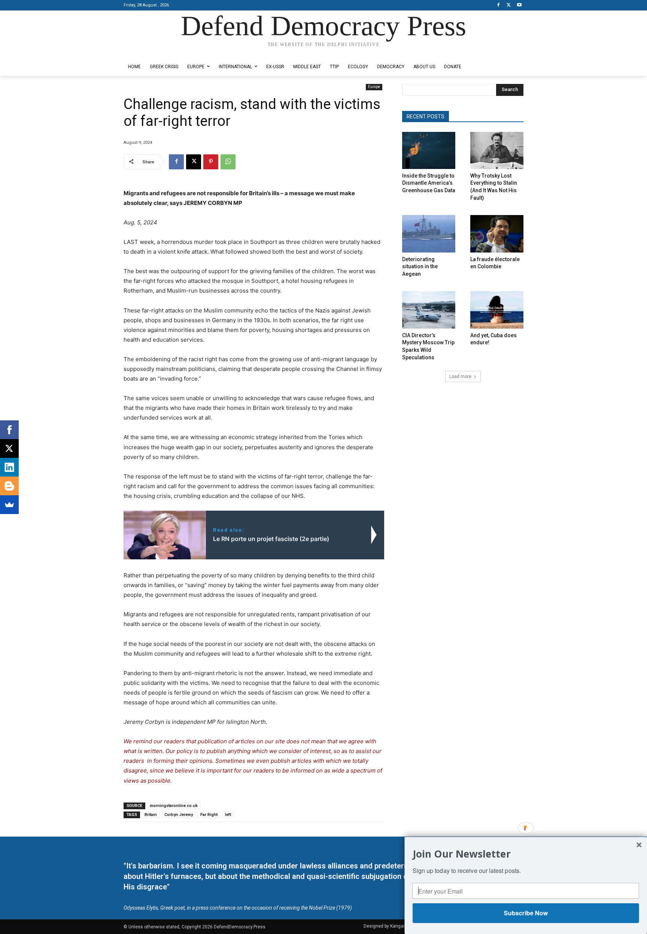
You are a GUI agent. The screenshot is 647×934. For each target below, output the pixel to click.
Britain (151, 814)
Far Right (209, 814)
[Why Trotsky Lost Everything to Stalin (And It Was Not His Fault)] (496, 150)
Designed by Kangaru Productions (153, 52)
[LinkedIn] (9, 467)
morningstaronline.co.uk (174, 805)
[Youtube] (519, 5)
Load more (460, 376)
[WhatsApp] (228, 161)
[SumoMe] (9, 504)
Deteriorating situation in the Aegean (420, 266)
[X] (508, 5)
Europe (374, 87)
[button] (526, 854)
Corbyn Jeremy (178, 814)
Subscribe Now (525, 913)
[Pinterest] (210, 161)
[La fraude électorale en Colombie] (496, 233)
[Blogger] (9, 486)
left (228, 814)
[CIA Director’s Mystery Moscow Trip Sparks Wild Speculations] (428, 309)
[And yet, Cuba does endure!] (496, 309)
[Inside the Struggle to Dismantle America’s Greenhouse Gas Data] (428, 150)
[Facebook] (498, 5)
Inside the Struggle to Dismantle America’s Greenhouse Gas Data (428, 183)
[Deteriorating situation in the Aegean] (428, 233)
